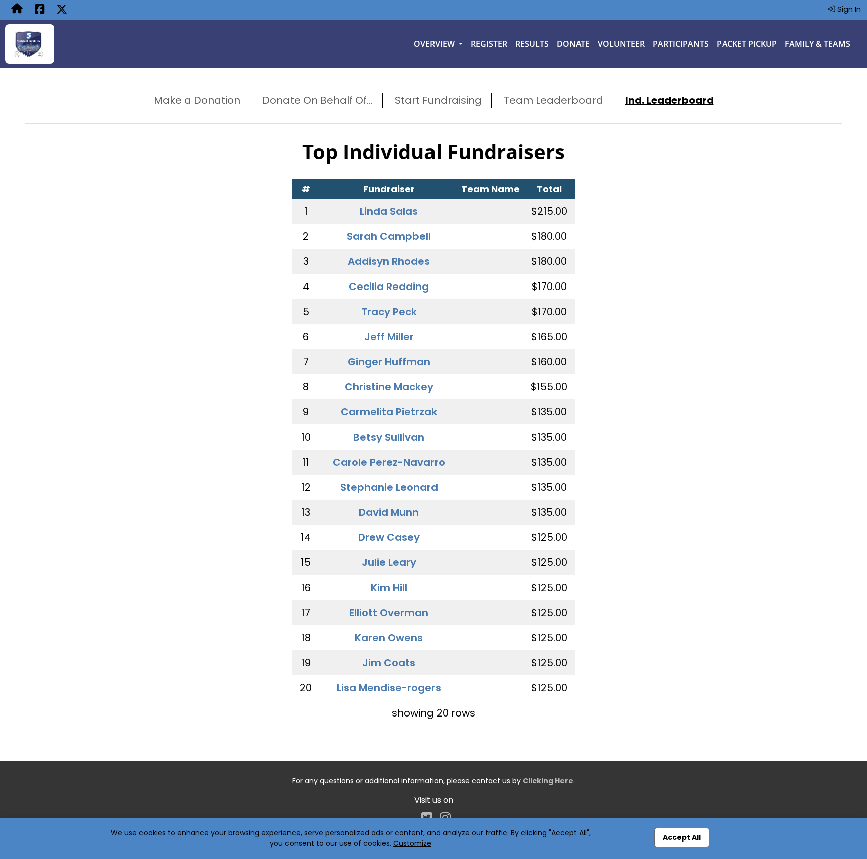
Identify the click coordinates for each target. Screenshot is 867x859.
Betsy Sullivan (388, 437)
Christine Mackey (389, 387)
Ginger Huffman (389, 362)
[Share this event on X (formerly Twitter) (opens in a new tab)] (61, 10)
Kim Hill (389, 588)
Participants (681, 43)
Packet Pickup (747, 43)
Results (532, 43)
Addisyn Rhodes (389, 261)
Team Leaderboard (553, 100)
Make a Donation (197, 100)
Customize (412, 843)
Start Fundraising (438, 100)
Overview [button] (435, 43)
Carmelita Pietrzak (389, 412)
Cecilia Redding (389, 286)
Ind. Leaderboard (669, 100)
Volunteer (621, 43)
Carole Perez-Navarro (389, 462)
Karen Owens (389, 638)
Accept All (682, 837)
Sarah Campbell (389, 236)
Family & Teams (817, 43)
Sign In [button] (848, 9)
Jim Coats (388, 663)
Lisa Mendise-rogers (389, 688)
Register (489, 43)
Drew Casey (389, 537)
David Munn (389, 512)
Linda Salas (389, 211)
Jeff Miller (389, 337)
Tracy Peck (389, 312)
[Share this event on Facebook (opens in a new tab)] (39, 10)
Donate (573, 43)
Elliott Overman (388, 613)
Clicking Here (548, 781)
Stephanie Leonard (389, 487)
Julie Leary (389, 562)
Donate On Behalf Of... (317, 100)
